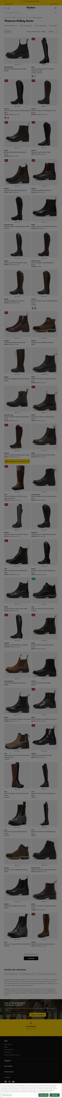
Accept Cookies (43, 1095)
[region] (31, 1090)
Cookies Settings (6, 1095)
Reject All (54, 1095)
